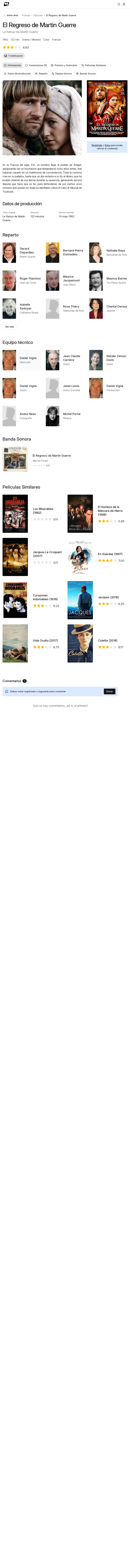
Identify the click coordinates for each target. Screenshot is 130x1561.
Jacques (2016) (108, 597)
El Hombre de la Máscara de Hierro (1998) (110, 510)
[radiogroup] (65, 65)
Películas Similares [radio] (95, 65)
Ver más (9, 326)
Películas (38, 15)
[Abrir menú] (124, 4)
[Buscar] (118, 4)
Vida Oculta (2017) (45, 640)
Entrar (109, 691)
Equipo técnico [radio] (63, 73)
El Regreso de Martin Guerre (52, 455)
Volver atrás (12, 15)
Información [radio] (14, 65)
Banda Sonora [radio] (88, 73)
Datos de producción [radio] (19, 73)
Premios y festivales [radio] (66, 65)
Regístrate (97, 145)
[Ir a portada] (6, 4)
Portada (26, 15)
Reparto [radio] (43, 73)
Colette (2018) (107, 640)
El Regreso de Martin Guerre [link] (61, 15)
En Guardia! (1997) (110, 554)
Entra (107, 145)
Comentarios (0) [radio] (38, 65)
